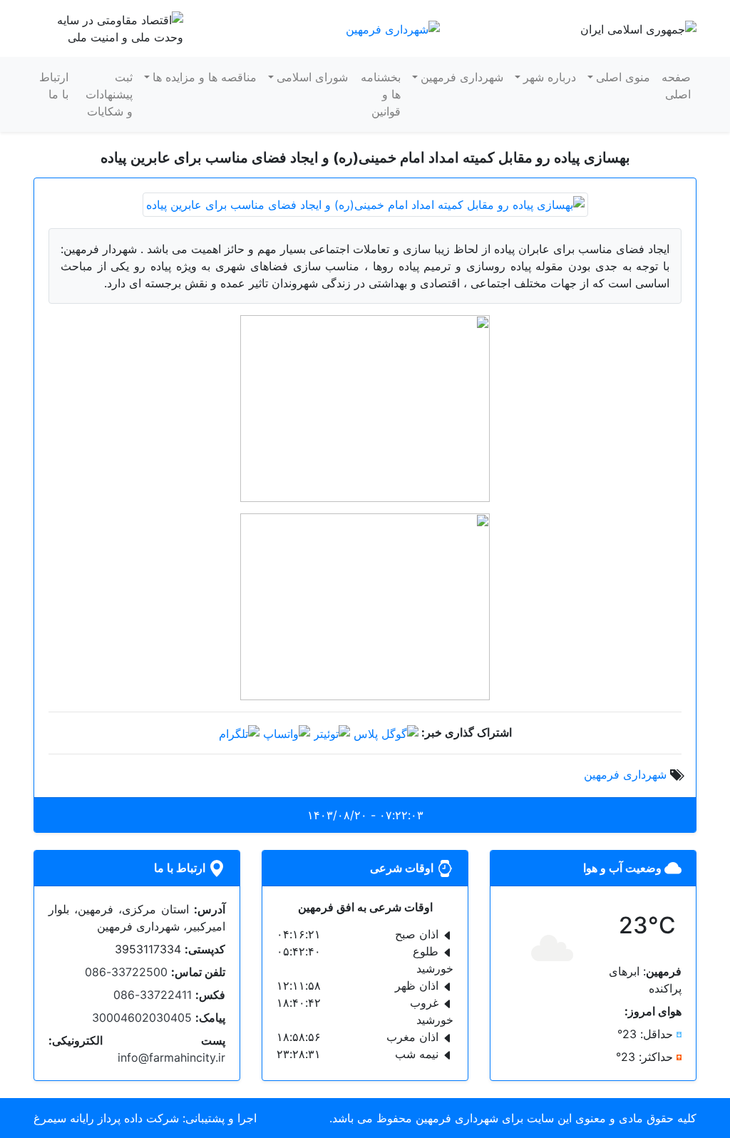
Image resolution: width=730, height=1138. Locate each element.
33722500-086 (126, 972)
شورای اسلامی (312, 77)
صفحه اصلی (676, 85)
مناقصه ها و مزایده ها (205, 77)
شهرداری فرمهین (462, 77)
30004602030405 (142, 1017)
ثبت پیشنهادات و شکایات (109, 94)
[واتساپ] (286, 732)
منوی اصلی (623, 77)
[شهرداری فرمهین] (393, 28)
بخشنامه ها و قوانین (381, 94)
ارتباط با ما (53, 85)
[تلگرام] (239, 732)
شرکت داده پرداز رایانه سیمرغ (106, 1118)
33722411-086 (152, 995)
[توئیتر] (332, 732)
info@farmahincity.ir (171, 1057)
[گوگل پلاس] (386, 732)
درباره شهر (549, 77)
